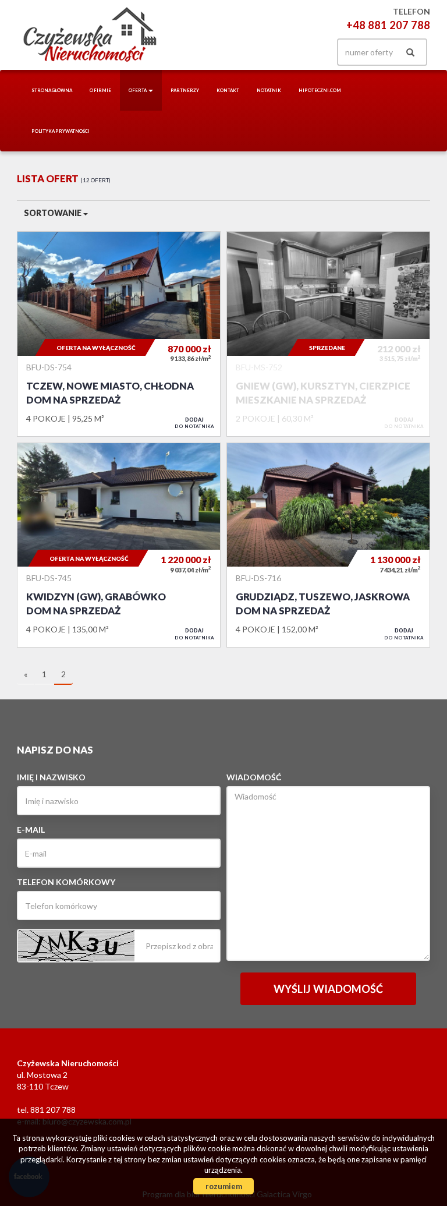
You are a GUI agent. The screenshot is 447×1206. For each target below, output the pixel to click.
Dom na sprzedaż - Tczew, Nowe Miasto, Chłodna (118, 334)
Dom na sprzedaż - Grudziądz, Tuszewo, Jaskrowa (328, 545)
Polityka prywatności (60, 131)
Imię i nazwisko (51, 777)
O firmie (100, 90)
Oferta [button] (138, 90)
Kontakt (228, 90)
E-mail (31, 829)
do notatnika (194, 422)
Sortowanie (53, 213)
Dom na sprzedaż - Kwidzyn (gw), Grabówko (118, 545)
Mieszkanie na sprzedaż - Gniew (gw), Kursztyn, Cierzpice (328, 334)
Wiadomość (253, 777)
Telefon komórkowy (66, 882)
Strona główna (51, 90)
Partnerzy (185, 90)
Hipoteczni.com (320, 90)
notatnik (269, 90)
